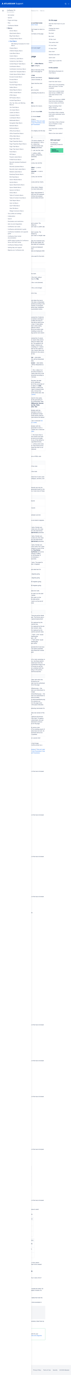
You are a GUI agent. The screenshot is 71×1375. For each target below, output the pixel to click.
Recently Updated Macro (17, 166)
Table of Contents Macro (16, 195)
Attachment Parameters (33, 124)
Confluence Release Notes (15, 245)
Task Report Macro (15, 200)
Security (55, 1370)
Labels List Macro (14, 112)
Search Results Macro (16, 179)
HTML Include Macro (15, 92)
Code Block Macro (15, 53)
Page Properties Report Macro (18, 144)
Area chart (52, 51)
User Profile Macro (15, 205)
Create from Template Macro (18, 71)
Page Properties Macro (16, 141)
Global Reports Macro (16, 90)
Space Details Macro (15, 187)
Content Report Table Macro (17, 64)
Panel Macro (13, 151)
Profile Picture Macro (15, 159)
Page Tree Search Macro (16, 149)
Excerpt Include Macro (16, 77)
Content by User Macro (16, 61)
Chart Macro (13, 41)
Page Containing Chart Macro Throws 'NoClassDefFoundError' (55, 107)
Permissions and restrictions (15, 221)
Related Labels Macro (16, 171)
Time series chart (53, 42)
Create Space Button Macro (17, 74)
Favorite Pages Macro (16, 84)
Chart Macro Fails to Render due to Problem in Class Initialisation (56, 123)
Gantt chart (52, 57)
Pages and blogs (12, 20)
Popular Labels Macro (16, 157)
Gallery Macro (13, 87)
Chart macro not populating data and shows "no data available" (56, 86)
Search (65, 3)
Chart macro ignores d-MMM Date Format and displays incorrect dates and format (57, 101)
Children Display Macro (16, 50)
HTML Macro (13, 95)
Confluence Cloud (33, 24)
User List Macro (14, 203)
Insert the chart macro (55, 81)
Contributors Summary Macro (18, 69)
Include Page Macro (15, 100)
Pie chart (51, 33)
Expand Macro (14, 82)
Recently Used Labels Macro (18, 169)
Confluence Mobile (13, 25)
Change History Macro (16, 38)
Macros (10, 28)
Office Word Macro (15, 136)
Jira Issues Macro (14, 110)
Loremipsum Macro (15, 117)
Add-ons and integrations (15, 224)
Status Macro (13, 192)
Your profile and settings (14, 213)
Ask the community (55, 150)
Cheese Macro (14, 48)
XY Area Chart (53, 48)
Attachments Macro (15, 33)
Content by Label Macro (16, 58)
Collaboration (11, 216)
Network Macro (14, 125)
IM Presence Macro (15, 97)
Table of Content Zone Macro (18, 198)
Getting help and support (15, 247)
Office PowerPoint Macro (16, 133)
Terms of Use (47, 1370)
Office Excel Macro (15, 131)
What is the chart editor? (55, 133)
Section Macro (14, 182)
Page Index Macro (15, 138)
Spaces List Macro (15, 190)
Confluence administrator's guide (17, 229)
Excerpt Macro (14, 79)
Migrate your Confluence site (16, 250)
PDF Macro (13, 154)
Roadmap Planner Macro (16, 174)
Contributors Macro (15, 66)
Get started (11, 15)
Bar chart (51, 36)
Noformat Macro (14, 128)
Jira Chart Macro (14, 107)
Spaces (10, 17)
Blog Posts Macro (14, 36)
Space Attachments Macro (17, 185)
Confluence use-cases (14, 226)
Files (9, 23)
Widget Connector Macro (17, 211)
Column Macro (14, 56)
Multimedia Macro (14, 120)
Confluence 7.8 (11, 10)
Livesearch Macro (14, 115)
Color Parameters (36, 122)
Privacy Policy (37, 1370)
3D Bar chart (52, 39)
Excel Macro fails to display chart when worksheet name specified (57, 114)
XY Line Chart (52, 45)
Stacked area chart (54, 54)
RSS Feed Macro (14, 177)
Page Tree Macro (14, 146)
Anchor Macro (13, 30)
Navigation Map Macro (16, 123)
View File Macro (14, 208)
